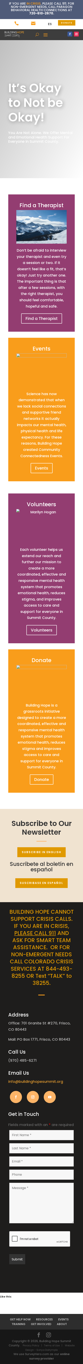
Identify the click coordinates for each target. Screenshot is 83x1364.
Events (41, 468)
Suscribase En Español (41, 883)
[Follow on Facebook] (69, 34)
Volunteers (41, 630)
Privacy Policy (32, 1345)
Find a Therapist (42, 318)
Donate (41, 779)
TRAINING (18, 1324)
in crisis (34, 3)
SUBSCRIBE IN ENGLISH (41, 852)
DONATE (66, 22)
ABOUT (62, 1324)
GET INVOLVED (41, 1324)
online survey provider (49, 1356)
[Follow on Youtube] (50, 1097)
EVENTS (63, 1319)
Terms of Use (52, 1345)
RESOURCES (44, 1319)
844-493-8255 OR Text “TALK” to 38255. (42, 976)
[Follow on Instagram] (76, 34)
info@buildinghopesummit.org (35, 1081)
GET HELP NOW (20, 1319)
